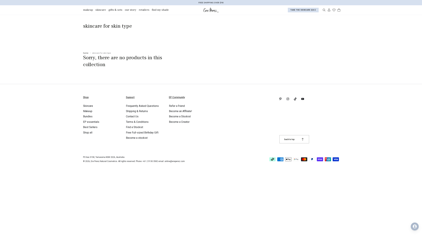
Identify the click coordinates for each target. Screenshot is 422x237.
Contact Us (132, 116)
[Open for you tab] (415, 226)
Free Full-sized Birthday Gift (142, 132)
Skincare (88, 105)
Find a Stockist (134, 127)
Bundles (87, 116)
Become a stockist (137, 137)
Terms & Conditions (137, 121)
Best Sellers (90, 127)
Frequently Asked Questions (142, 105)
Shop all (87, 132)
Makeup (87, 111)
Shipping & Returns (137, 111)
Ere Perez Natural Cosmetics (104, 161)
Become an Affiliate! (180, 111)
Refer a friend (177, 105)
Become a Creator (179, 121)
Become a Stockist (180, 116)
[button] (324, 10)
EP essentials (91, 121)
